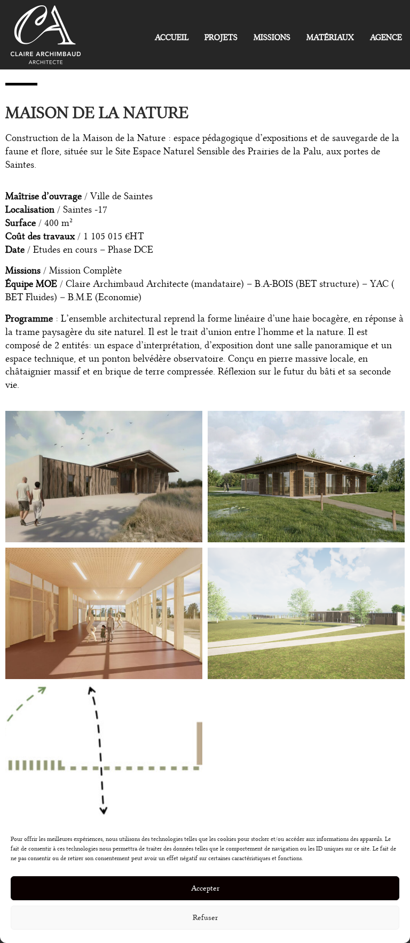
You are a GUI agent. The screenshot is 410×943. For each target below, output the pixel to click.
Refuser (205, 918)
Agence (386, 37)
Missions (272, 37)
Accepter (205, 888)
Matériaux (330, 37)
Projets (221, 37)
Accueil (171, 37)
